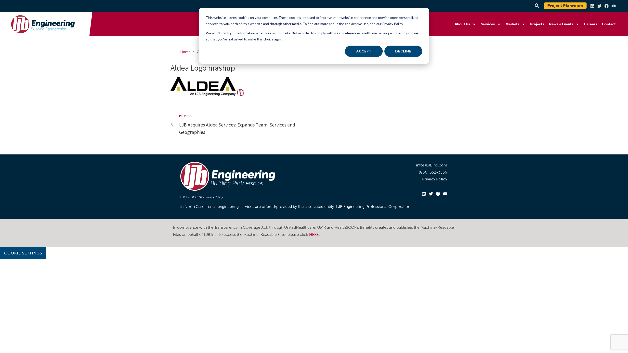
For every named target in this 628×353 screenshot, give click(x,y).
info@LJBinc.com (431, 165)
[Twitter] (599, 6)
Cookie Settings (23, 253)
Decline (403, 51)
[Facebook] (606, 6)
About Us (462, 24)
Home (185, 52)
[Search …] (536, 5)
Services (488, 24)
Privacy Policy (214, 197)
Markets (512, 24)
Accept (364, 51)
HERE (314, 234)
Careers (590, 24)
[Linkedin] (592, 6)
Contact (609, 24)
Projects (537, 24)
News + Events (561, 24)
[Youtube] (614, 6)
